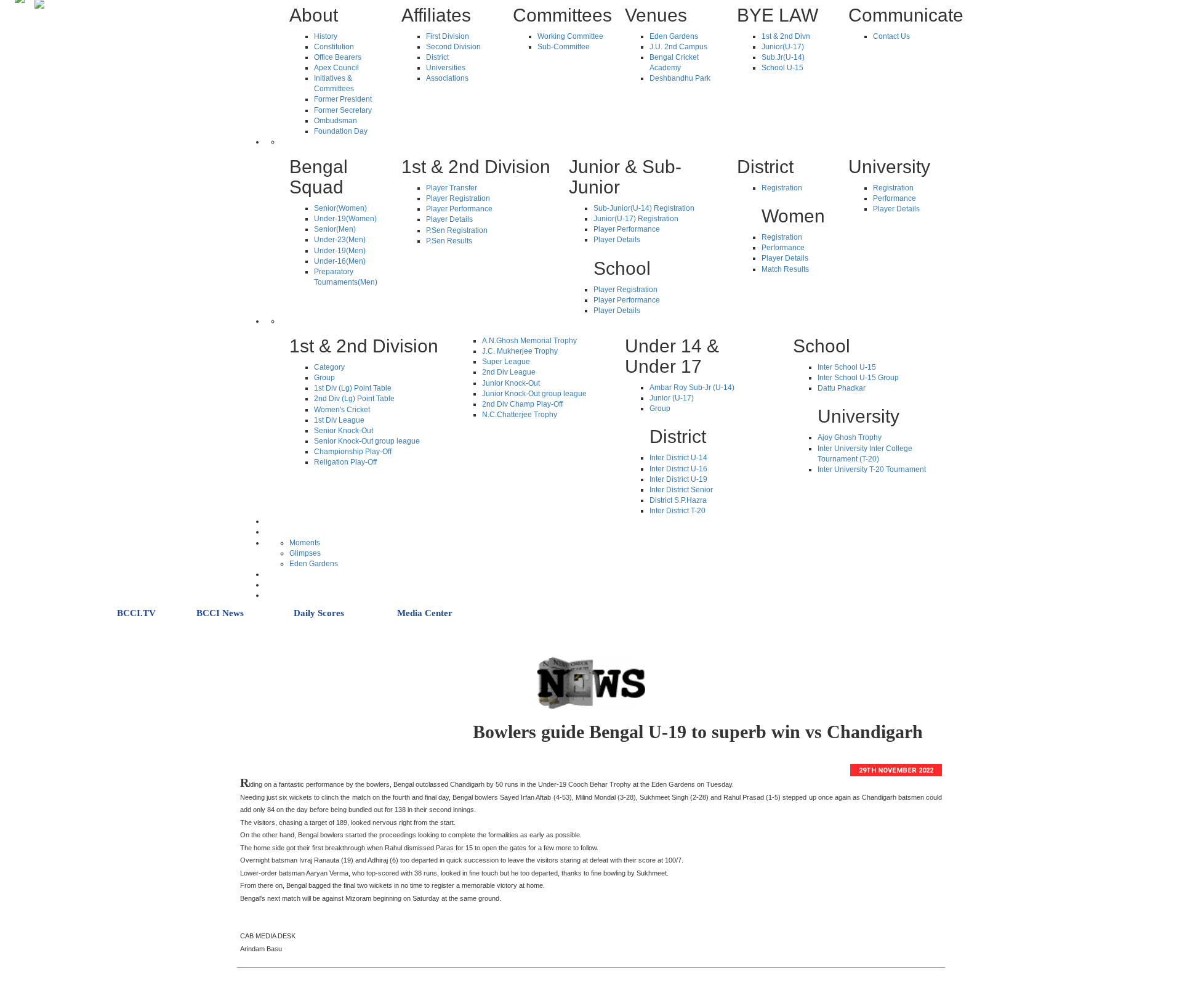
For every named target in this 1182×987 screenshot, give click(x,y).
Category (329, 367)
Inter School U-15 (847, 367)
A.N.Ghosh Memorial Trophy (529, 340)
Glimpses (305, 553)
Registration (782, 188)
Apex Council (336, 67)
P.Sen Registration (457, 230)
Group (324, 377)
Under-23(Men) (340, 239)
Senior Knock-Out (343, 430)
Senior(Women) (340, 208)
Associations (447, 78)
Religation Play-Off (345, 462)
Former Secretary (343, 110)
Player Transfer (451, 188)
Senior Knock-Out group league (367, 441)
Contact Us (891, 36)
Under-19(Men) (340, 250)
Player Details (449, 219)
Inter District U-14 (678, 457)
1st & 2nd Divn (786, 36)
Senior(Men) (335, 229)
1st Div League (339, 420)
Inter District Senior (681, 489)
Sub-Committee (563, 47)
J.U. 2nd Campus (678, 47)
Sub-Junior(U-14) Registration (643, 208)
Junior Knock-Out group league (534, 393)
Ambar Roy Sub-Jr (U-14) (691, 387)
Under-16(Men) (340, 261)
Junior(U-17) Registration (635, 218)
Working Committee (570, 36)
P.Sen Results (449, 241)
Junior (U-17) (671, 398)
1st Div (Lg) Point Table (353, 388)
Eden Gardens (673, 36)
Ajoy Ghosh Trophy (850, 437)
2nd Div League (509, 372)
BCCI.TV (136, 613)
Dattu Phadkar (842, 388)
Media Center (424, 613)
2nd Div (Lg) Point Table (354, 398)
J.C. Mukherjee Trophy (520, 351)
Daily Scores (319, 613)
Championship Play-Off (353, 451)
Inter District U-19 (678, 479)
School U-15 (782, 67)
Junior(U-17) (783, 47)
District (437, 57)
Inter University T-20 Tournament (872, 469)
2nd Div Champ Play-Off (522, 404)
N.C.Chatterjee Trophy (519, 414)
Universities (445, 67)
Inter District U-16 (678, 469)
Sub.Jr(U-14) (783, 57)
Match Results (785, 269)
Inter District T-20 (677, 510)
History (325, 36)
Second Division (453, 47)
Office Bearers (337, 57)
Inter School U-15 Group (858, 377)
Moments (304, 542)
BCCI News (220, 613)
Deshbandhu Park (679, 78)
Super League (506, 361)
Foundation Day (341, 131)
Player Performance (459, 209)
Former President (343, 99)
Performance (783, 247)
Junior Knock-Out (511, 383)
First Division (447, 36)
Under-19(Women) (345, 218)
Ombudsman (335, 120)
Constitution (334, 47)
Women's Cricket (342, 409)
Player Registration (458, 198)
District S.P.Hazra (678, 500)
